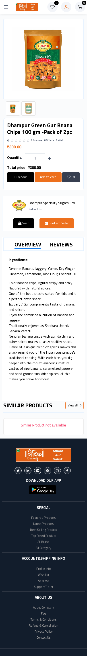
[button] (42, 489)
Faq (43, 613)
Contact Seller (58, 223)
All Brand (43, 541)
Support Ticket (43, 586)
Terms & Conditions (44, 619)
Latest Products (43, 523)
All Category (43, 547)
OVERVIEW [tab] (27, 244)
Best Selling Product (43, 529)
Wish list (43, 574)
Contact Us (44, 637)
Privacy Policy (44, 631)
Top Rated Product (43, 535)
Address (43, 580)
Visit (25, 223)
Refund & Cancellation (43, 625)
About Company (43, 607)
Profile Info (43, 568)
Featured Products (43, 517)
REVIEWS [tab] (61, 244)
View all (73, 405)
